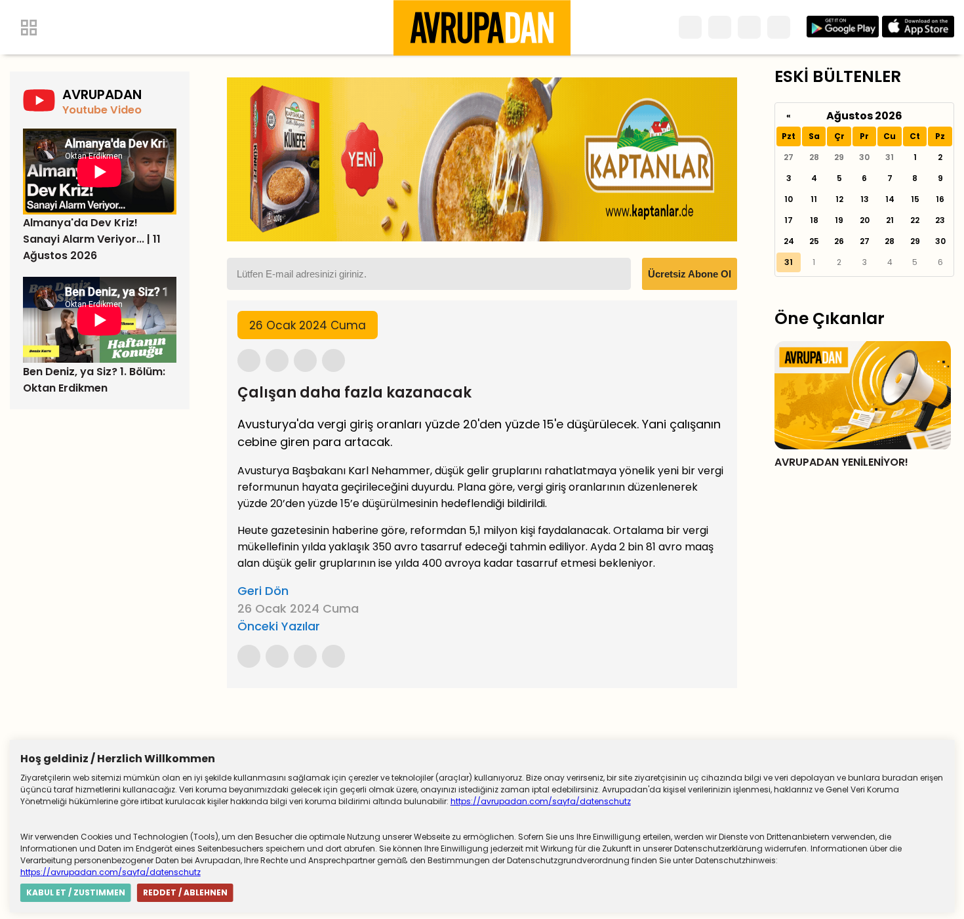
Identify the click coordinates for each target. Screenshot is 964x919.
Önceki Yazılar (278, 626)
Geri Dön (263, 590)
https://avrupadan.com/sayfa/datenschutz (541, 801)
